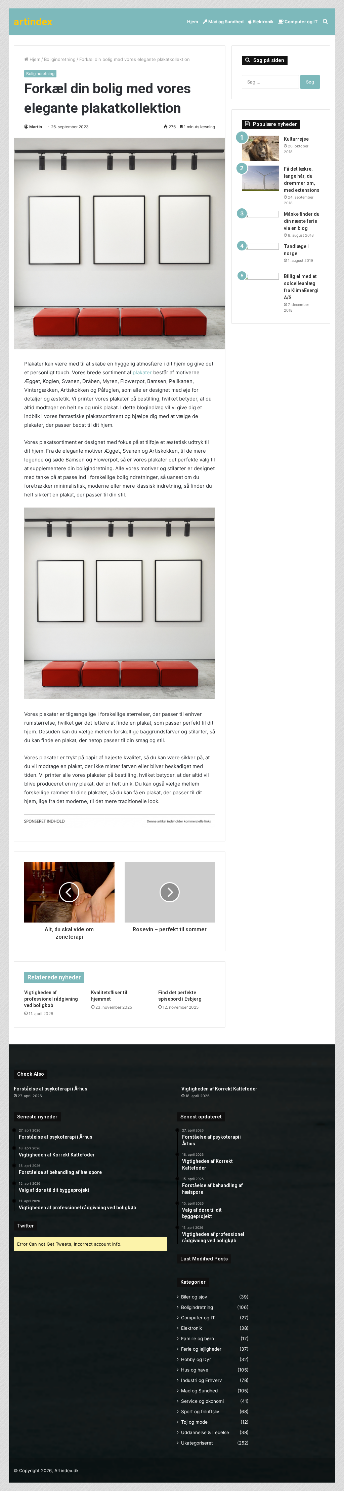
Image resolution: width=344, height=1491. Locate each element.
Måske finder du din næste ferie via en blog (301, 221)
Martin (35, 126)
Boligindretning (60, 59)
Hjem (192, 21)
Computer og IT (301, 21)
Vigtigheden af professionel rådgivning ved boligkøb (51, 999)
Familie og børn (197, 1338)
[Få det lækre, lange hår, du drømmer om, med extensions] (260, 178)
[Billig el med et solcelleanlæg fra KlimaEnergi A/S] (260, 285)
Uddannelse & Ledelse (205, 1432)
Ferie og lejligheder (201, 1349)
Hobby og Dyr (196, 1359)
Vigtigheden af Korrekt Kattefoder (219, 1088)
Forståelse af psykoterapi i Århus (50, 1088)
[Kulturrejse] (260, 148)
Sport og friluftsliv (200, 1411)
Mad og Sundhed (225, 21)
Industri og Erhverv (201, 1380)
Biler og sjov (194, 1296)
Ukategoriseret (197, 1443)
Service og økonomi (202, 1401)
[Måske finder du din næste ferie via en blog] (260, 223)
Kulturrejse (296, 139)
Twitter (25, 1226)
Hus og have (194, 1370)
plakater (142, 372)
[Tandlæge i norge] (260, 255)
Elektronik (262, 21)
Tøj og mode (194, 1422)
